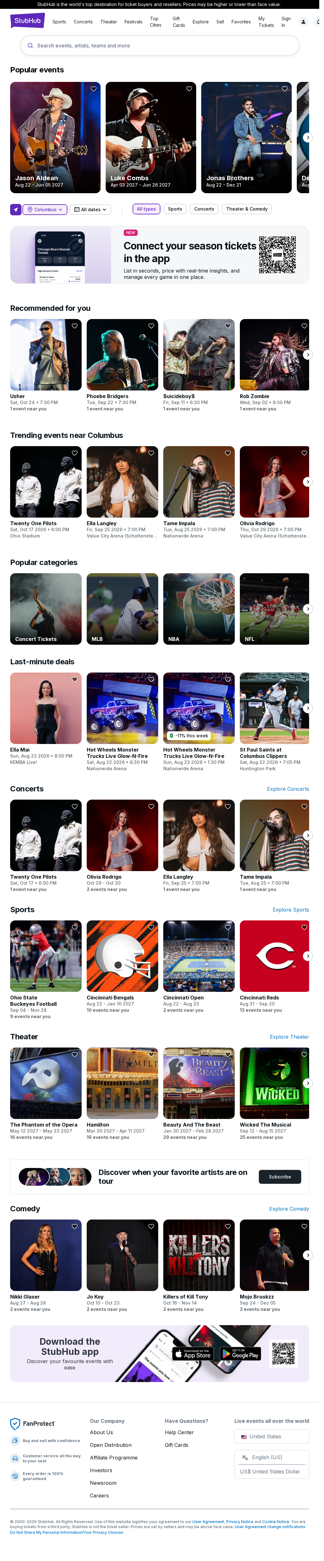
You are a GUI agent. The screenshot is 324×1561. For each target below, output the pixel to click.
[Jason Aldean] (55, 137)
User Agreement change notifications (270, 1526)
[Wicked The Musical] (275, 1094)
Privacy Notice (239, 1521)
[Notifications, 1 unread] (319, 22)
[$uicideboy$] (199, 366)
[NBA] (199, 609)
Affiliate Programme (114, 1457)
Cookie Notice (275, 1521)
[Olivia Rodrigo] (275, 493)
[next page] (308, 137)
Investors (101, 1470)
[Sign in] (303, 22)
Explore (201, 21)
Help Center (179, 1432)
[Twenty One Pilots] (46, 493)
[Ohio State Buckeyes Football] (46, 970)
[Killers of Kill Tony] (199, 1266)
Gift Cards (176, 1445)
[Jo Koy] (122, 1266)
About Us (101, 1432)
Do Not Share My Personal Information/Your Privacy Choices (66, 1532)
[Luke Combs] (151, 137)
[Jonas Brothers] (246, 137)
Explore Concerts (288, 789)
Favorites (241, 21)
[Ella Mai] (46, 719)
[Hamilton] (122, 1094)
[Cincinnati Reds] (275, 967)
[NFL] (275, 609)
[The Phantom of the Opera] (46, 1094)
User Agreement (208, 1521)
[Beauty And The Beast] (199, 1094)
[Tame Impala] (199, 493)
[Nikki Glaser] (46, 1266)
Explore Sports (291, 909)
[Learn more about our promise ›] (33, 1424)
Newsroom (103, 1483)
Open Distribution (111, 1445)
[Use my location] (16, 209)
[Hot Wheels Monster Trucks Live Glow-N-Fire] (122, 722)
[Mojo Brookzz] (275, 1266)
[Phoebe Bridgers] (122, 366)
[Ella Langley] (122, 493)
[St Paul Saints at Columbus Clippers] (275, 722)
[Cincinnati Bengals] (122, 967)
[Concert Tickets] (46, 609)
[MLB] (122, 609)
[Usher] (46, 366)
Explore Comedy (289, 1209)
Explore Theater (289, 1037)
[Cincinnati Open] (199, 967)
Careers (99, 1495)
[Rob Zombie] (275, 366)
